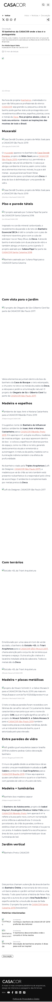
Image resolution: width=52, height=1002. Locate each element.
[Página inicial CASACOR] (14, 5)
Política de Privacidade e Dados (26, 999)
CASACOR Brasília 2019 (13, 774)
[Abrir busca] (43, 4)
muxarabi (8, 153)
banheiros (26, 100)
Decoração (45, 15)
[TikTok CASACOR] (24, 992)
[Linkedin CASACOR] (20, 992)
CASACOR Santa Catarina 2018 (17, 252)
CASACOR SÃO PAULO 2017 (34, 649)
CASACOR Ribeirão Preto (14, 813)
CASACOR (7, 107)
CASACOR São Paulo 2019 (21, 721)
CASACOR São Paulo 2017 (23, 396)
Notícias (35, 15)
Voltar (7, 15)
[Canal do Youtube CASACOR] (8, 992)
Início (26, 15)
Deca (15, 117)
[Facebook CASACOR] (12, 992)
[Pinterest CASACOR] (16, 992)
